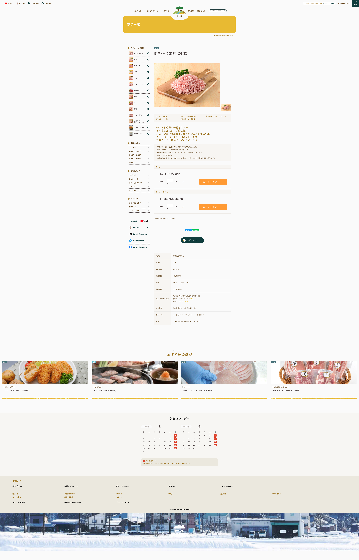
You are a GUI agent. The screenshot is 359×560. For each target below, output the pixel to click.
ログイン (348, 3)
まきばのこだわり (152, 11)
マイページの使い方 (226, 486)
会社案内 (191, 11)
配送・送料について (122, 486)
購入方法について (18, 486)
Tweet (189, 230)
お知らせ (166, 11)
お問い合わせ (201, 11)
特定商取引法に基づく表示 (72, 502)
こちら (192, 299)
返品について (172, 486)
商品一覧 (218, 35)
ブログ (170, 493)
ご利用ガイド (16, 481)
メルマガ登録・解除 (18, 502)
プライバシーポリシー (123, 502)
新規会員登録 (341, 3)
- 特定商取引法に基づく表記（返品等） (164, 218)
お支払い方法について (71, 486)
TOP (214, 35)
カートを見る (16, 497)
